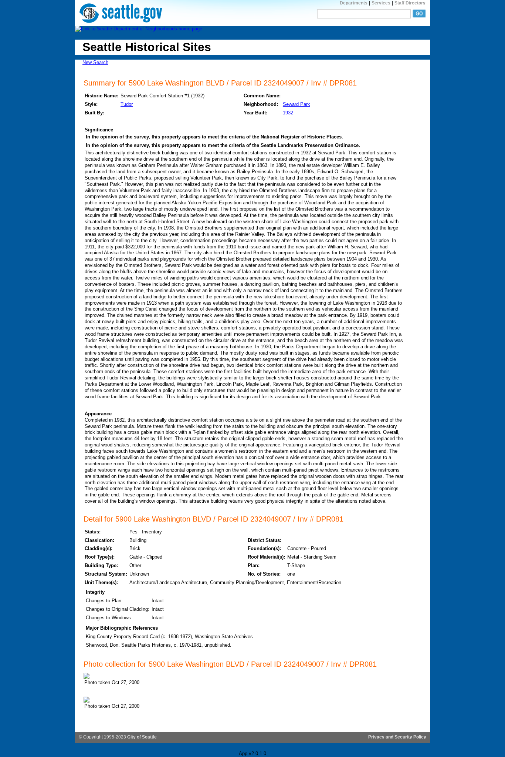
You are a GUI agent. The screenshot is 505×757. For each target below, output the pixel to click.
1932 (288, 112)
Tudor (127, 104)
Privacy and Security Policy (397, 737)
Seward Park (296, 104)
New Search (95, 62)
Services (381, 3)
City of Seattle (142, 737)
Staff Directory (410, 3)
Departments (353, 3)
